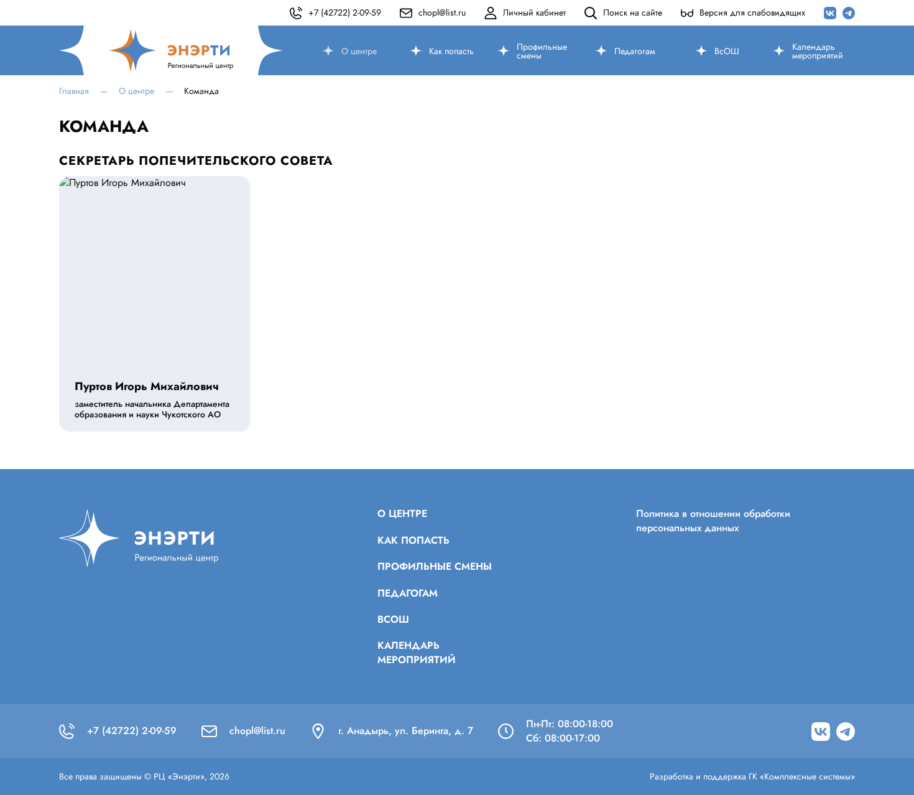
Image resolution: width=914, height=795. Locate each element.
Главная (74, 91)
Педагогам (634, 51)
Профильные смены (542, 51)
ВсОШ (726, 51)
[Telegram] (848, 13)
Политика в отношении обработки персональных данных (713, 520)
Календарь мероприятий (817, 51)
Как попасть (451, 51)
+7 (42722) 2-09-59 (132, 731)
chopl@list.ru (257, 731)
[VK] (830, 13)
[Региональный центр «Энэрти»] (171, 50)
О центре (359, 51)
